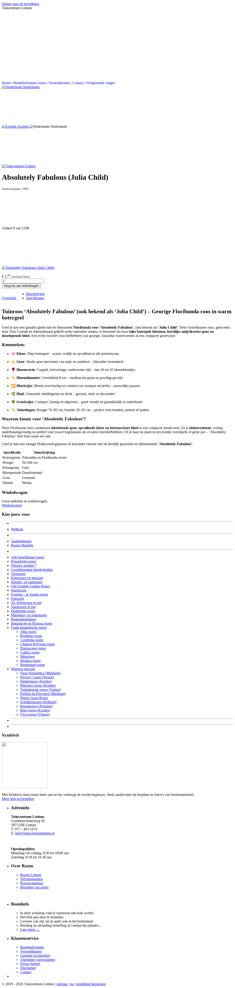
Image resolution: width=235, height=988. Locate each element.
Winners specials (23, 669)
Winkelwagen (12, 505)
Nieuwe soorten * (24, 565)
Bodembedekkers (23, 619)
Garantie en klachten (35, 955)
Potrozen (17, 599)
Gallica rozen (29, 652)
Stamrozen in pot (23, 607)
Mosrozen (27, 656)
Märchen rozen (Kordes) (38, 685)
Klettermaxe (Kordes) (36, 681)
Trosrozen (18, 574)
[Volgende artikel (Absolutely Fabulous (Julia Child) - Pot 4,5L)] (117, 248)
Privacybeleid (30, 964)
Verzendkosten (59, 83)
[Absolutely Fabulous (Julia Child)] (28, 268)
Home (6, 83)
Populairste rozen (23, 561)
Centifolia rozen (31, 640)
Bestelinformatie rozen (29, 83)
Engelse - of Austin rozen (29, 594)
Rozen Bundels (22, 545)
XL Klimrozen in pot (26, 603)
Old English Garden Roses (30, 586)
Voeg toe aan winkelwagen (21, 286)
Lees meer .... (30, 929)
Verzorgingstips (31, 879)
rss (72, 984)
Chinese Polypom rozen (37, 644)
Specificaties (35, 298)
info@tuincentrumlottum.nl (34, 833)
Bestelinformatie (32, 947)
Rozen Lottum (30, 875)
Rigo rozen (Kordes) (35, 710)
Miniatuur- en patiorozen (29, 615)
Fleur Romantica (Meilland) (40, 673)
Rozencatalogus (31, 883)
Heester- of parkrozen (26, 582)
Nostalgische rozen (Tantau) (40, 690)
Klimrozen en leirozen (27, 578)
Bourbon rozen (31, 636)
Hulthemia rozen (23, 611)
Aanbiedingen (21, 541)
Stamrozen (18, 590)
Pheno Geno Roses (34, 698)
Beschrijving (35, 294)
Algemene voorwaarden (37, 960)
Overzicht (9, 298)
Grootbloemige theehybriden (32, 570)
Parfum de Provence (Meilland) (43, 694)
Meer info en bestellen (18, 799)
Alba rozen (28, 632)
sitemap (61, 984)
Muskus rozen (30, 661)
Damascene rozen (33, 648)
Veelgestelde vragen (100, 83)
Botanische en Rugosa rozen (31, 623)
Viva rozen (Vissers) (35, 714)
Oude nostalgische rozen (29, 627)
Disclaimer (28, 968)
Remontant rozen (32, 665)
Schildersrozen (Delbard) (38, 702)
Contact (78, 83)
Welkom (17, 529)
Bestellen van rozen (34, 887)
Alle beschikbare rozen (27, 557)
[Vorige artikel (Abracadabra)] (117, 208)
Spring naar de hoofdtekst (20, 4)
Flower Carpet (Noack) (37, 677)
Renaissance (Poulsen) (36, 706)
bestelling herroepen (91, 984)
